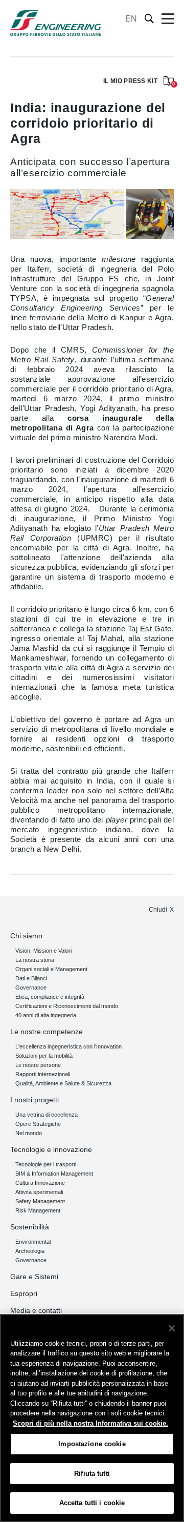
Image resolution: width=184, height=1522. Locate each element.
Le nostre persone (38, 1065)
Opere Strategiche (38, 1124)
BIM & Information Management (54, 1173)
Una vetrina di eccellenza (46, 1115)
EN (131, 18)
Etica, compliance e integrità (49, 997)
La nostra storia (34, 960)
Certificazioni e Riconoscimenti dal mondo (66, 1006)
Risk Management (37, 1210)
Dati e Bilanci (31, 978)
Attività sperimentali (39, 1192)
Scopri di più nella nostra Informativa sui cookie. (90, 1423)
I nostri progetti (34, 1100)
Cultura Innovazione (40, 1183)
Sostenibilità (29, 1227)
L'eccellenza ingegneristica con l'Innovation (68, 1046)
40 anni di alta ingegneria (45, 1015)
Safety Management (40, 1201)
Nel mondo (28, 1133)
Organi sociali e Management (51, 969)
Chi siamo (26, 936)
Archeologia (29, 1251)
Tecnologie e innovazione (51, 1149)
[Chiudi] (171, 1328)
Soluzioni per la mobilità (44, 1056)
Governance (31, 987)
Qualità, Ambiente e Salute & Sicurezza (63, 1083)
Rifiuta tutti (92, 1473)
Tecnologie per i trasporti (45, 1164)
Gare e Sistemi (34, 1276)
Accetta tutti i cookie (92, 1503)
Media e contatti (36, 1310)
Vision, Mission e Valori (43, 951)
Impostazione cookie (91, 1444)
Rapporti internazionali (42, 1074)
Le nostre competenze (46, 1031)
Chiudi (158, 909)
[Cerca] (149, 19)
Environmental (33, 1242)
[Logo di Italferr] (55, 23)
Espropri (23, 1293)
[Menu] (168, 19)
